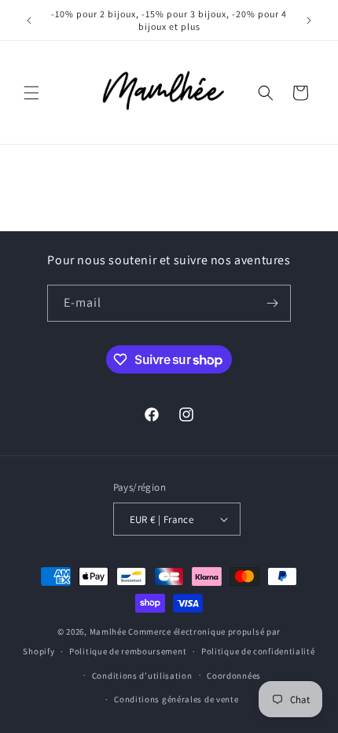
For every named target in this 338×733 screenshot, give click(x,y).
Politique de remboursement (127, 651)
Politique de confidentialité (258, 651)
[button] (31, 93)
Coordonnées (234, 675)
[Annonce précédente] (29, 20)
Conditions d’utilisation (142, 675)
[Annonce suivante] (309, 20)
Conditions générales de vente (176, 699)
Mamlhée (108, 631)
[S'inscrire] (272, 303)
